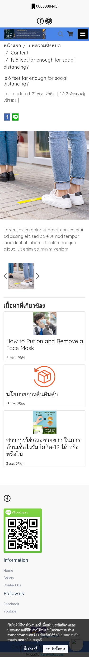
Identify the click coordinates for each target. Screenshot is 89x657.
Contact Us (12, 585)
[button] (59, 34)
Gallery (9, 578)
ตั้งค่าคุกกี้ (30, 649)
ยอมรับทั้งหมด (56, 649)
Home (8, 570)
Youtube (10, 611)
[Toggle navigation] (83, 34)
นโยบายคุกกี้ (33, 640)
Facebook (11, 604)
